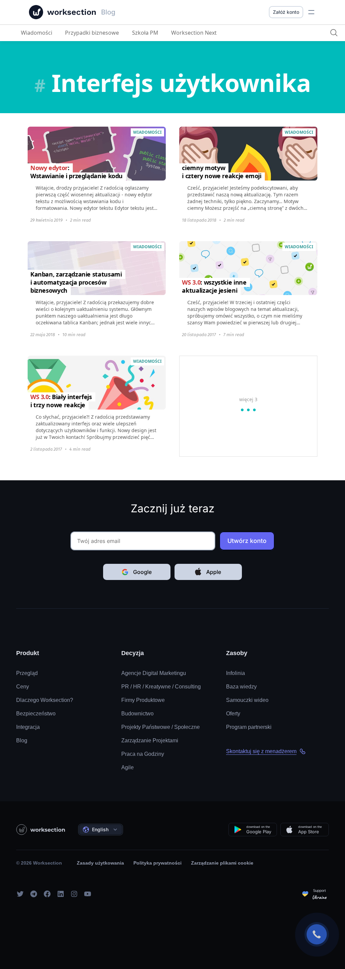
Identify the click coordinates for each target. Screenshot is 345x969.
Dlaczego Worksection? (44, 700)
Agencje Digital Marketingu (153, 673)
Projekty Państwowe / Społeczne (160, 727)
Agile (127, 767)
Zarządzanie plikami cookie (222, 863)
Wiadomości (36, 32)
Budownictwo (137, 713)
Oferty (233, 713)
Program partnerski (249, 727)
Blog (21, 740)
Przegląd (27, 673)
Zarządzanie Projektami (149, 740)
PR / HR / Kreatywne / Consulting (161, 686)
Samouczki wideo (247, 700)
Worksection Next (194, 32)
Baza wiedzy (241, 686)
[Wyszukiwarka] (334, 32)
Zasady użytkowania (100, 863)
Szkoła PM (145, 32)
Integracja (28, 727)
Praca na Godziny (142, 754)
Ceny (22, 686)
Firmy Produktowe (143, 700)
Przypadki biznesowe (92, 32)
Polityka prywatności (157, 863)
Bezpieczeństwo (36, 713)
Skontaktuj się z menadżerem (261, 751)
